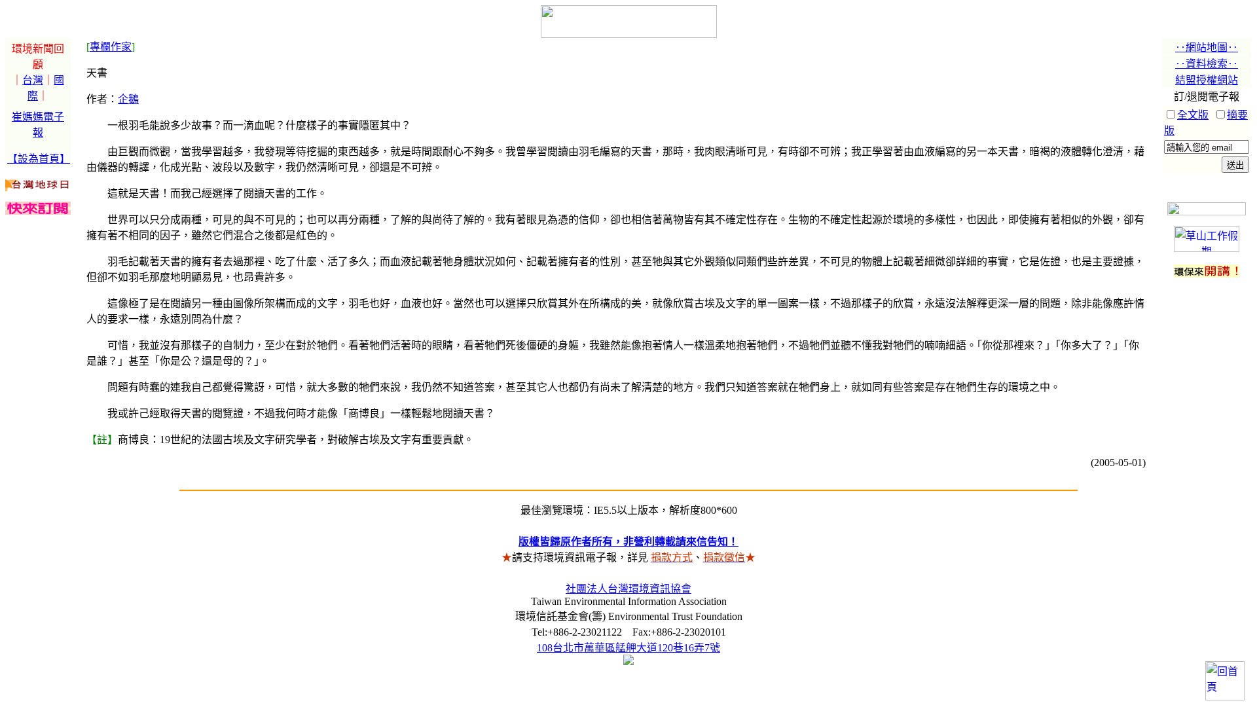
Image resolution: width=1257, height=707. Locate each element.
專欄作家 (111, 46)
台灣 (32, 80)
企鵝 (128, 99)
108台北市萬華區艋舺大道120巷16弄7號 (628, 647)
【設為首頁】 (38, 158)
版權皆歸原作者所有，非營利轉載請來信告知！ (628, 541)
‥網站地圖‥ (1206, 47)
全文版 (1193, 114)
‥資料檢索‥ (1206, 63)
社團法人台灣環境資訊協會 (628, 588)
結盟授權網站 (1206, 80)
